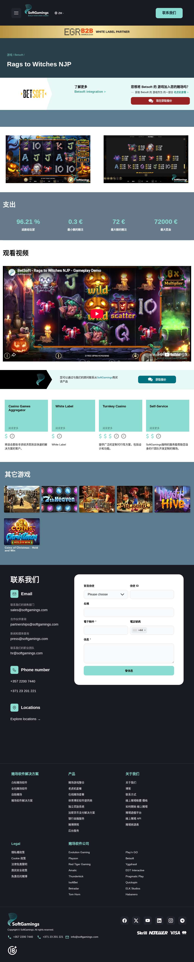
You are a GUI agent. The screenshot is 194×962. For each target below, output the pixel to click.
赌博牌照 (73, 824)
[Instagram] (171, 921)
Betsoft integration (88, 91)
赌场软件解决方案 (22, 800)
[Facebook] (124, 921)
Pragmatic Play (135, 876)
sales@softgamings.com (29, 610)
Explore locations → (25, 719)
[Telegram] (182, 921)
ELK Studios (133, 888)
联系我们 (169, 13)
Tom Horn (74, 894)
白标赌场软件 (19, 782)
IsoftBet (73, 882)
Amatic (73, 870)
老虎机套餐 (75, 788)
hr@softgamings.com (26, 653)
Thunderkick (76, 876)
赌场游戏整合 (76, 782)
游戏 (9, 54)
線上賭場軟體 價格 (137, 800)
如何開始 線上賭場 (137, 806)
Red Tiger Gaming (80, 864)
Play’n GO (132, 852)
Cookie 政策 (18, 858)
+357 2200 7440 (22, 681)
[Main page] (38, 9)
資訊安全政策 (19, 870)
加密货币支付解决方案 (81, 812)
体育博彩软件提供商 (80, 800)
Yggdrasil (131, 864)
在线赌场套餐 (76, 794)
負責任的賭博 (19, 876)
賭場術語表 (132, 824)
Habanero (132, 894)
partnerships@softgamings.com (34, 624)
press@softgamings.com (29, 639)
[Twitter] (136, 921)
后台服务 (73, 830)
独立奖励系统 (76, 806)
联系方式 (131, 794)
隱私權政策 (18, 852)
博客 (128, 788)
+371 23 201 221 (23, 691)
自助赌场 (16, 794)
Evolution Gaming (79, 852)
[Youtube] (148, 921)
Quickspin (131, 882)
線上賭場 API (133, 818)
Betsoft (19, 54)
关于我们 (131, 782)
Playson (73, 858)
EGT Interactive (135, 870)
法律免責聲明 (19, 864)
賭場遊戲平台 (134, 812)
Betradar (74, 888)
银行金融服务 (76, 818)
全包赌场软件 (19, 788)
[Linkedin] (159, 921)
